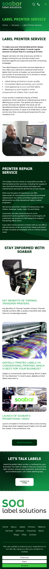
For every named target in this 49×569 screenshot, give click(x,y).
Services (15, 25)
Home (5, 25)
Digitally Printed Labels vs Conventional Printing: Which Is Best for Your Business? (23, 365)
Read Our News (24, 442)
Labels (22, 527)
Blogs (16, 535)
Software (20, 531)
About (14, 527)
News (41, 531)
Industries (31, 531)
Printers (31, 527)
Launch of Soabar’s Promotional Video (16, 417)
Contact (32, 535)
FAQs (24, 535)
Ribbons (41, 527)
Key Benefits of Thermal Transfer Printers (19, 302)
